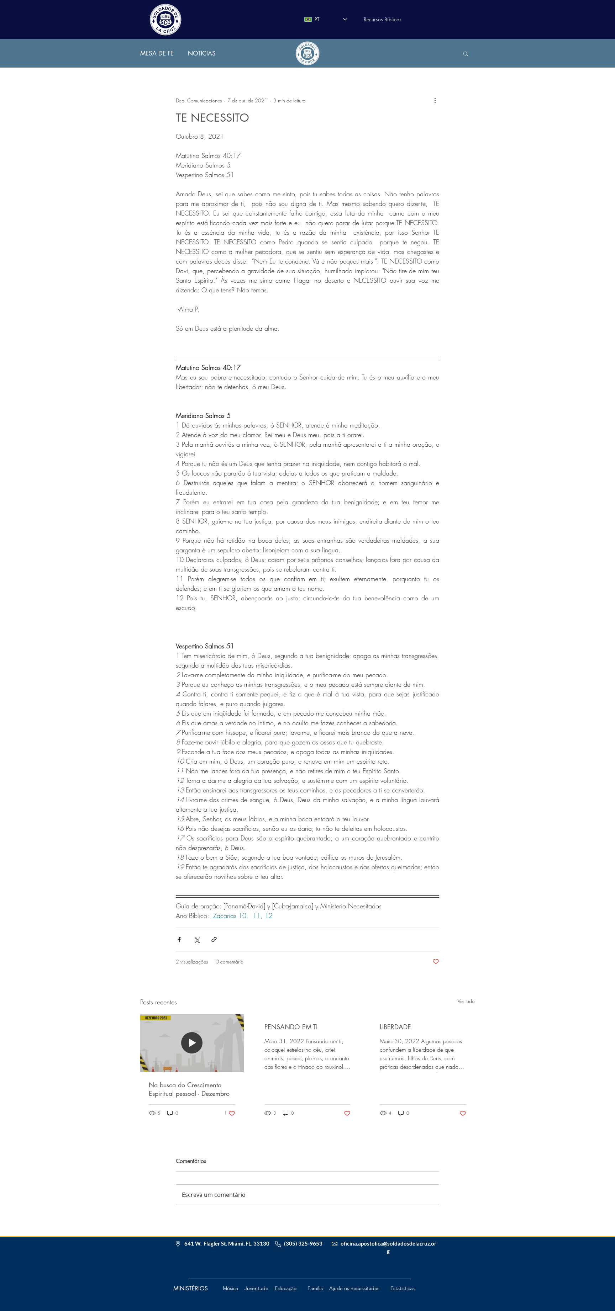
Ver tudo (466, 1001)
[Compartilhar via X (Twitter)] (196, 939)
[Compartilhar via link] (214, 939)
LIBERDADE (395, 1027)
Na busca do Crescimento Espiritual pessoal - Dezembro (189, 1089)
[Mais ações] (435, 100)
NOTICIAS (202, 53)
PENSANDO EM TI (290, 1027)
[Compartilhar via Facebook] (179, 939)
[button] (465, 53)
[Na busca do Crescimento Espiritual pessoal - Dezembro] (192, 1043)
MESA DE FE (157, 53)
